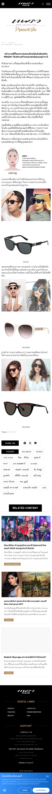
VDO (28, 715)
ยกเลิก (25, 790)
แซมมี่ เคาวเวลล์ (10, 487)
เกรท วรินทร (9, 481)
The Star (8, 457)
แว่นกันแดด (8, 493)
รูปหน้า (6, 475)
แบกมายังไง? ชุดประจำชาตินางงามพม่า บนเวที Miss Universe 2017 (25, 602)
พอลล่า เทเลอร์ (22, 469)
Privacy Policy (26, 762)
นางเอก (34, 463)
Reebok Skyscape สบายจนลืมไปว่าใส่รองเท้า (25, 657)
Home (3, 42)
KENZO (39, 451)
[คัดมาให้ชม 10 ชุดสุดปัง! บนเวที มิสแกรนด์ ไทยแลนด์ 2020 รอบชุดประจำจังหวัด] (26, 528)
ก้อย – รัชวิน (23, 457)
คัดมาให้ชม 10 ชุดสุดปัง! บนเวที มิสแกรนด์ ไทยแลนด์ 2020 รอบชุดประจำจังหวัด (25, 547)
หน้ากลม (37, 475)
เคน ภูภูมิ (24, 481)
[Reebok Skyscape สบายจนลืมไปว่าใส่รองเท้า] (26, 640)
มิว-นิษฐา (38, 469)
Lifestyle (31, 708)
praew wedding (34, 712)
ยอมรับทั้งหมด (41, 790)
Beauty (11, 715)
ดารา (5, 463)
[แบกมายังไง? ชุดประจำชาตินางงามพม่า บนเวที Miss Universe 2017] (26, 584)
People (11, 708)
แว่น (44, 487)
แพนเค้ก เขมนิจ (30, 487)
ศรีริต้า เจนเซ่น (21, 475)
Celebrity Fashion (12, 564)
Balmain (26, 451)
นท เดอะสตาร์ (19, 463)
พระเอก (6, 469)
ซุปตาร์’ (37, 457)
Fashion (12, 42)
